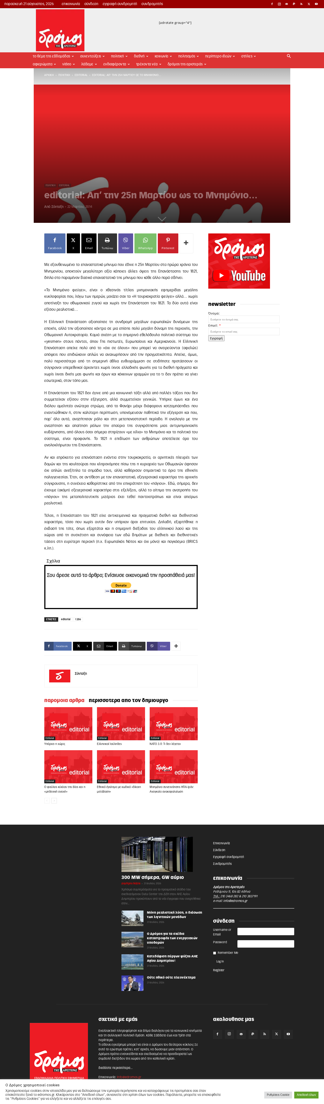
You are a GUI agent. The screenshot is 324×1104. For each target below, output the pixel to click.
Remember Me (228, 952)
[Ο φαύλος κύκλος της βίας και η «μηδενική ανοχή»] (68, 766)
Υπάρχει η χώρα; (54, 744)
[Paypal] (294, 4)
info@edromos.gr (235, 901)
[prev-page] (47, 800)
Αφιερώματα (42, 64)
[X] (309, 4)
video (66, 64)
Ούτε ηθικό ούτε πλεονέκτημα (171, 977)
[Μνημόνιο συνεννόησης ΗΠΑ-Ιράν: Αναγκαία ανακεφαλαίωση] (174, 766)
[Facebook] (272, 4)
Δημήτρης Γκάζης (131, 883)
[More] (186, 243)
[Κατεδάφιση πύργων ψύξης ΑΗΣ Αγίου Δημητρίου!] (132, 962)
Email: (214, 325)
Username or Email (222, 932)
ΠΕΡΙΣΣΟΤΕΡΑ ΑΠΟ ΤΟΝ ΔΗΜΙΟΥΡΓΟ (128, 700)
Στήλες (246, 56)
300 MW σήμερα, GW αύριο (152, 877)
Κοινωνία (161, 56)
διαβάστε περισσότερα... (116, 1068)
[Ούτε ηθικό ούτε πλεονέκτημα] (132, 983)
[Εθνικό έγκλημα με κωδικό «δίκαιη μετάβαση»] (121, 766)
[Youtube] (316, 4)
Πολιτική (117, 56)
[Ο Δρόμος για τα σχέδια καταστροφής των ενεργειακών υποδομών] (132, 939)
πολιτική (64, 75)
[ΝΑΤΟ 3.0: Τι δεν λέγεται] (174, 723)
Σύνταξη (58, 206)
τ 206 (78, 619)
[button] (289, 57)
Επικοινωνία (71, 4)
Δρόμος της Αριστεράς (185, 64)
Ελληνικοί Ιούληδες (109, 744)
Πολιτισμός (186, 56)
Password (220, 942)
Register (218, 970)
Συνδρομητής (152, 4)
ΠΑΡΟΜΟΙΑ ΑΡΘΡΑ (64, 700)
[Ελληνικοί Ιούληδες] (121, 723)
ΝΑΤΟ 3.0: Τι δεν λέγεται (165, 744)
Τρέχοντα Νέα (147, 64)
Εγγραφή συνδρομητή (120, 4)
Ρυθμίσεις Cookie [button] (278, 1095)
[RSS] (301, 4)
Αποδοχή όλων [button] (306, 1095)
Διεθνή (139, 56)
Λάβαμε (87, 64)
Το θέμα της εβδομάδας (51, 56)
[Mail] (286, 4)
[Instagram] (279, 4)
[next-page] (54, 800)
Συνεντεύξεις (90, 56)
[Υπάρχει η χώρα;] (68, 723)
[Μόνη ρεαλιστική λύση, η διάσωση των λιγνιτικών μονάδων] (132, 918)
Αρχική (49, 75)
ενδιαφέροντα (114, 64)
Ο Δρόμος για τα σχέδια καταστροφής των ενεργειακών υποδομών (172, 938)
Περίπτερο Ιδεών (218, 56)
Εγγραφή (216, 338)
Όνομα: (214, 313)
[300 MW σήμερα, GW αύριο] (162, 854)
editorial (81, 75)
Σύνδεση (91, 4)
